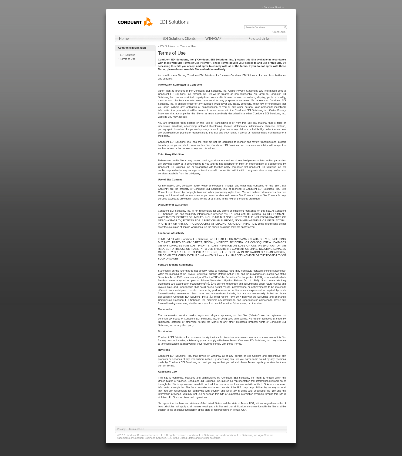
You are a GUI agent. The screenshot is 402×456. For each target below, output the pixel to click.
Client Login (278, 31)
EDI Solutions (127, 54)
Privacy (121, 429)
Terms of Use (127, 58)
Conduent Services (274, 7)
